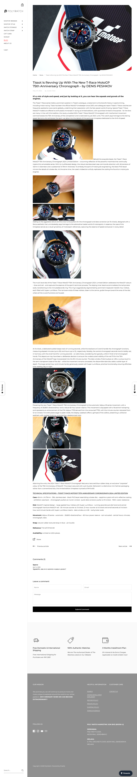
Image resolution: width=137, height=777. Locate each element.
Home (35, 75)
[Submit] (22, 770)
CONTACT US (113, 691)
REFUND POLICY (92, 700)
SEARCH (90, 691)
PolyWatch (47, 766)
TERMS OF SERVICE (93, 710)
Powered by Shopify (58, 766)
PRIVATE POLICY (92, 704)
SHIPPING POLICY (93, 707)
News (41, 75)
